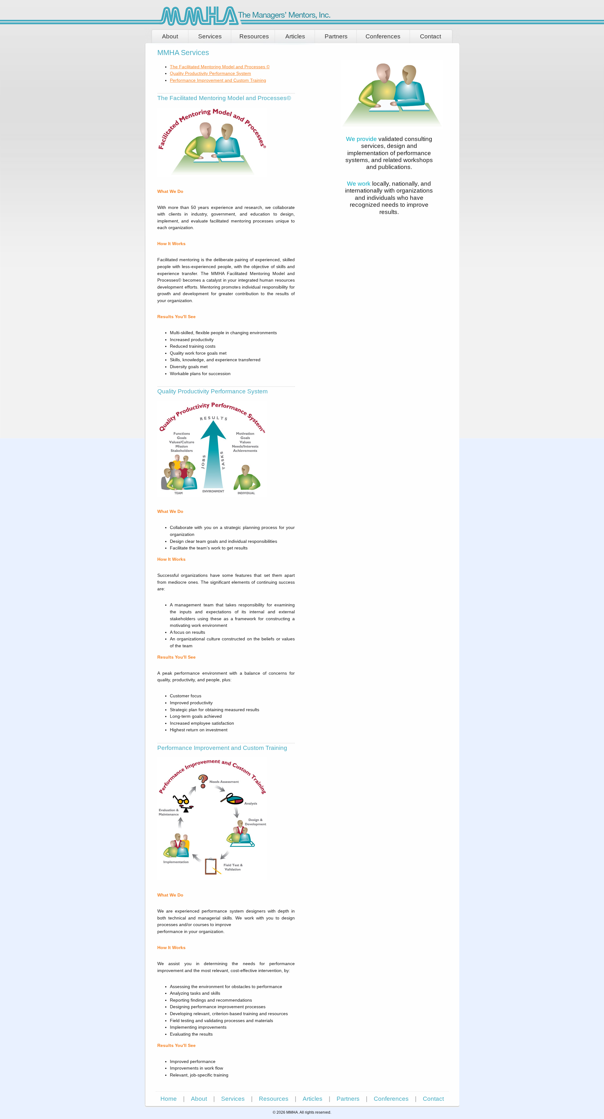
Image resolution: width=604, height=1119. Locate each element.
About (170, 36)
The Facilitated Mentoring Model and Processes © (220, 66)
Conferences (383, 36)
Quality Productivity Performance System (210, 73)
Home (168, 1098)
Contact (430, 36)
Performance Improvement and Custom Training (218, 80)
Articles (295, 36)
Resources (254, 36)
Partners (336, 36)
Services (210, 36)
